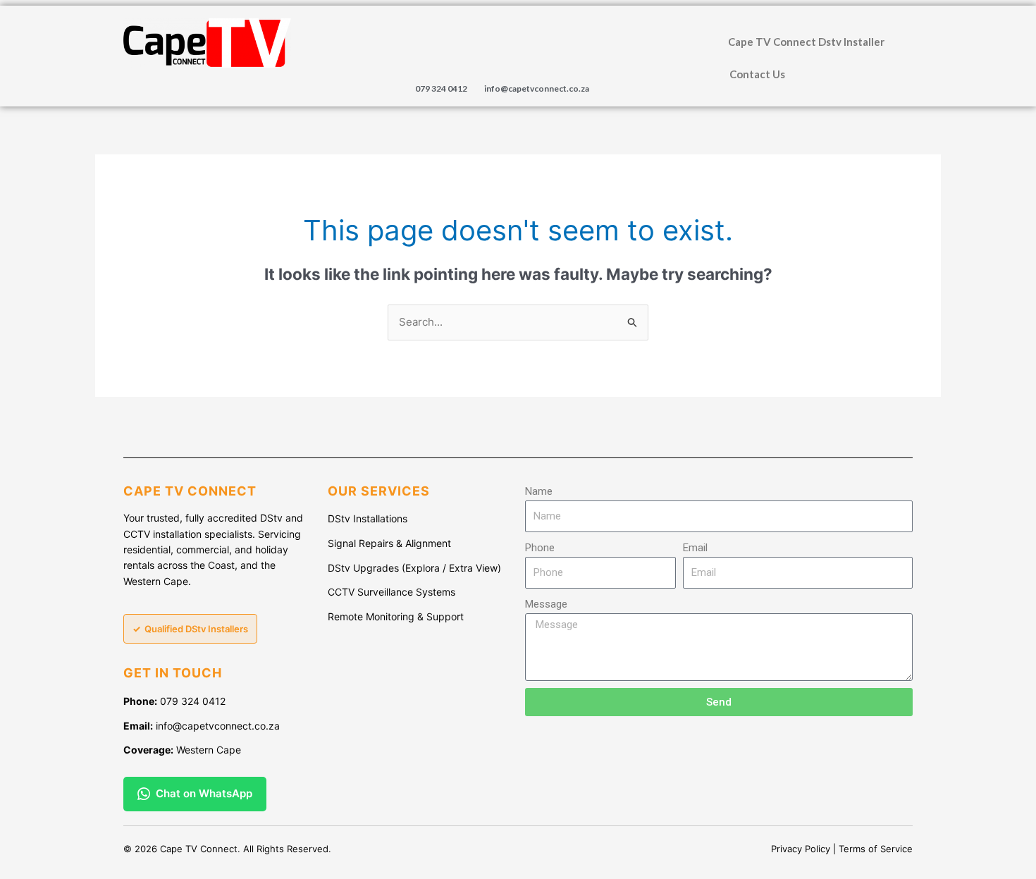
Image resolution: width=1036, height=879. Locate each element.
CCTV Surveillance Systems (391, 592)
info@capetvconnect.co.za (536, 88)
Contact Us (757, 74)
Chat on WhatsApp (204, 793)
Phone (540, 547)
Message (546, 604)
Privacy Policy (800, 848)
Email (695, 547)
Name (539, 491)
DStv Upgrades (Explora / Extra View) (414, 568)
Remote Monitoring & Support (396, 616)
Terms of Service (876, 848)
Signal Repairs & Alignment (389, 543)
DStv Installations (367, 518)
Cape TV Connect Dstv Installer (806, 41)
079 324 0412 (441, 88)
